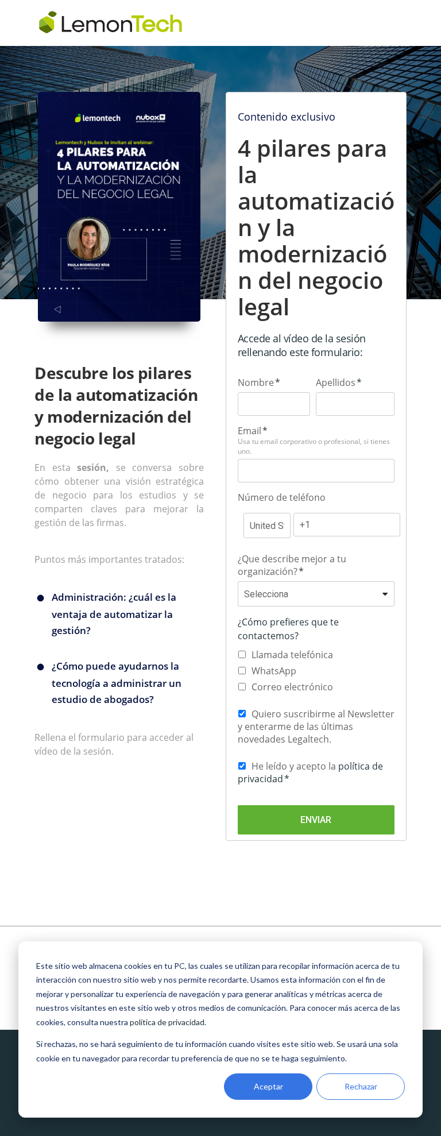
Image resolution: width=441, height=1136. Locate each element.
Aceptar (268, 1086)
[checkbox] (316, 670)
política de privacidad (167, 1022)
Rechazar (361, 1086)
